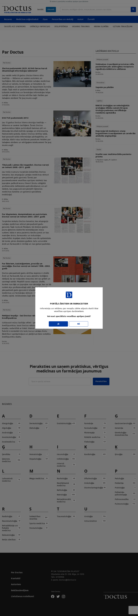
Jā (58, 324)
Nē (78, 324)
